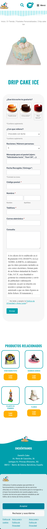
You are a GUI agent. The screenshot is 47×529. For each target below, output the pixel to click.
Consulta (11, 229)
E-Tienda (10, 21)
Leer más (10, 377)
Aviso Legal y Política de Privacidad (17, 522)
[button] (22, 5)
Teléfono (11, 208)
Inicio (3, 21)
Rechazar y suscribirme (23, 513)
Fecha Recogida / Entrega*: (20, 168)
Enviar (12, 311)
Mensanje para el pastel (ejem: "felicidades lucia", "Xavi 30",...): (22, 155)
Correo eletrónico (16, 218)
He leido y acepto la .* (21, 302)
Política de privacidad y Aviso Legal (21, 302)
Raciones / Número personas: (20, 143)
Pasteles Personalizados (26, 21)
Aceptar (23, 506)
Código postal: (14, 182)
